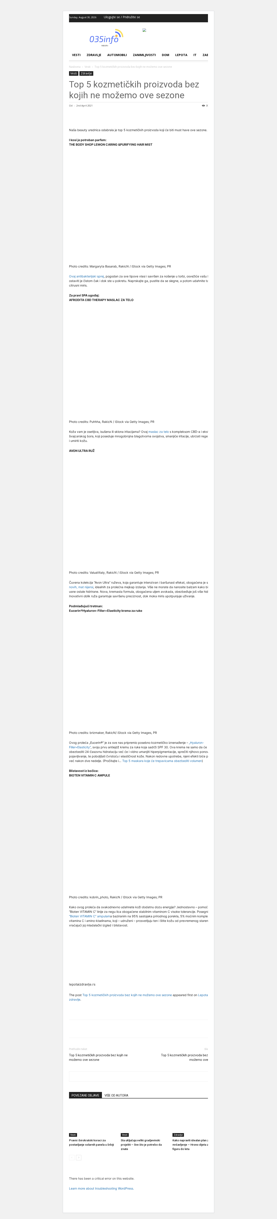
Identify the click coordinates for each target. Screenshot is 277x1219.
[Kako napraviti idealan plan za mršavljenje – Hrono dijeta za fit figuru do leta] (196, 1120)
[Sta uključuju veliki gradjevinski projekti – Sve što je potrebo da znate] (144, 1120)
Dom (165, 55)
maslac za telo (158, 431)
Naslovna (75, 67)
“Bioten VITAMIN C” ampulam (89, 916)
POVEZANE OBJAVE (85, 1095)
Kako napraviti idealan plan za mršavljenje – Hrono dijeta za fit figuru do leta (192, 1145)
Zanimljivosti (144, 55)
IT (194, 55)
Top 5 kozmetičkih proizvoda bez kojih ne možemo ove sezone (127, 995)
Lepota (181, 55)
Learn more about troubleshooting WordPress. (101, 1188)
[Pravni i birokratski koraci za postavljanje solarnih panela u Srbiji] (92, 1120)
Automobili (117, 55)
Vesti (76, 55)
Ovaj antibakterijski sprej (86, 276)
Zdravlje (94, 55)
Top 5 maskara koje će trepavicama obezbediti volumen (162, 761)
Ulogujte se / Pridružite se (122, 17)
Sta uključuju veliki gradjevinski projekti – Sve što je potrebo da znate (141, 1145)
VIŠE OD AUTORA (116, 1095)
